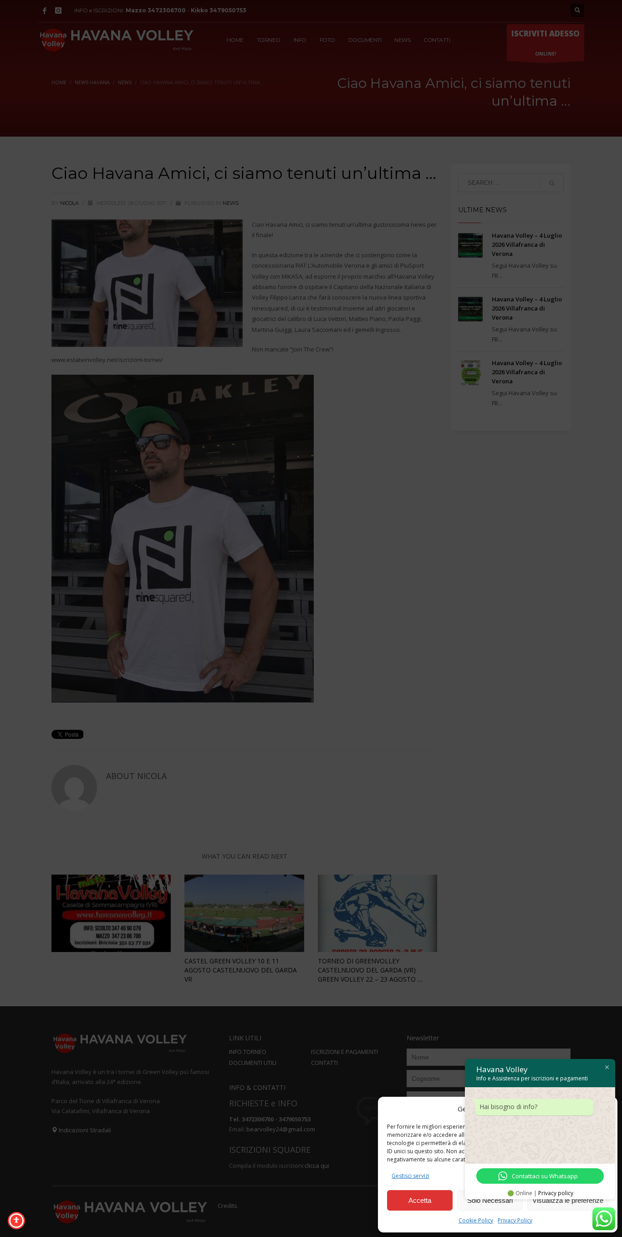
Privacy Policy (515, 1220)
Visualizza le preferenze (567, 1200)
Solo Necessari (490, 1200)
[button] (603, 1108)
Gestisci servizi (410, 1176)
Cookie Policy (476, 1220)
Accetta (419, 1200)
